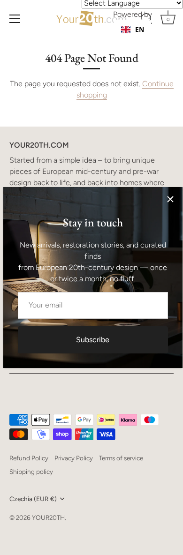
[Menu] (15, 18)
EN (139, 29)
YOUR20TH (48, 517)
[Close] (170, 199)
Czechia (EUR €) (33, 498)
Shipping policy (31, 471)
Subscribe (92, 339)
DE (139, 38)
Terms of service (121, 458)
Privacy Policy (73, 458)
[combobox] (132, 29)
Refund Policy (28, 458)
